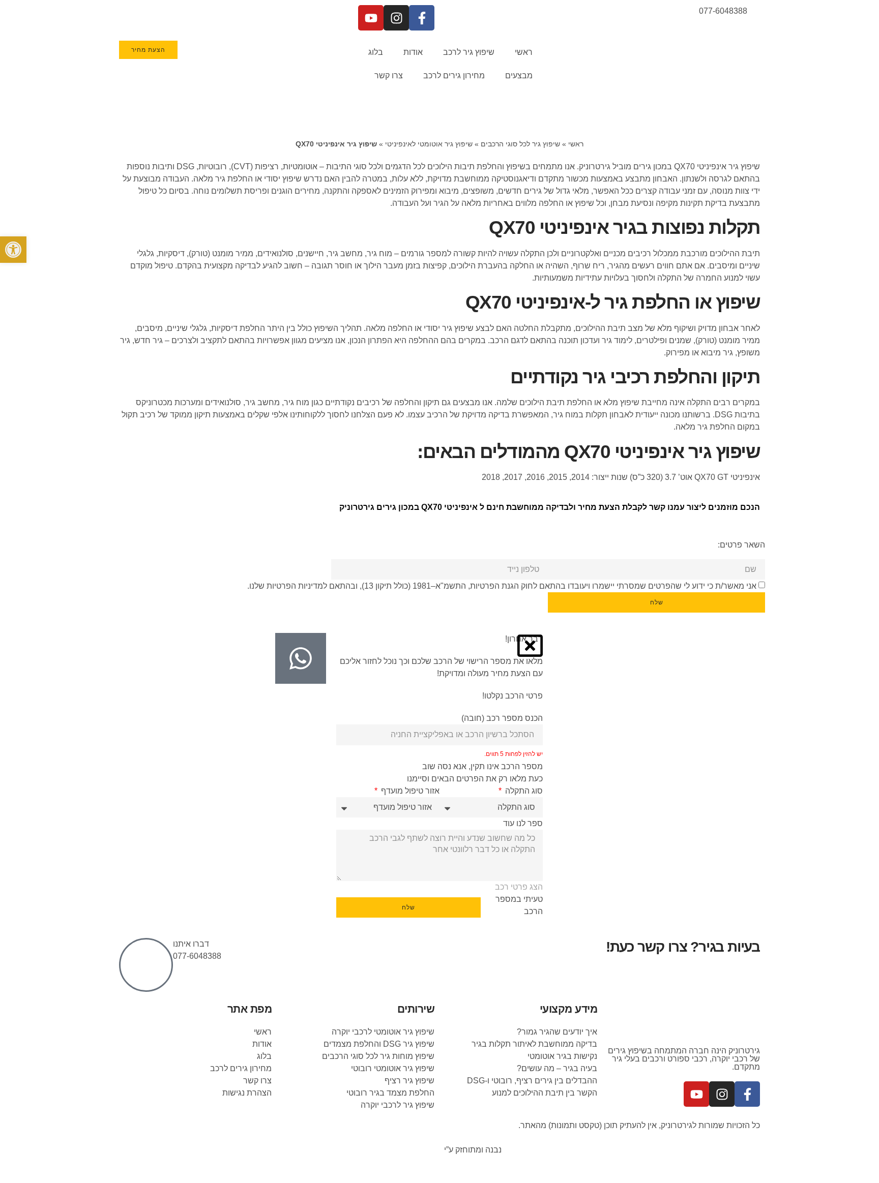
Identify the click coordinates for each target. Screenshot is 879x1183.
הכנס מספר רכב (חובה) (502, 718)
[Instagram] (396, 18)
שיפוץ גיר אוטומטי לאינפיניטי (429, 144)
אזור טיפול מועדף (409, 790)
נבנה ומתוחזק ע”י (472, 1149)
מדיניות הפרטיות (295, 586)
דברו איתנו (191, 943)
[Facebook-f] (421, 18)
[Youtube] (371, 18)
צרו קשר (388, 75)
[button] (13, 249)
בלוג (375, 52)
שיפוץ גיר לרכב (468, 52)
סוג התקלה (523, 790)
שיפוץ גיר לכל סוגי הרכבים (520, 144)
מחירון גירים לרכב (454, 75)
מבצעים (519, 75)
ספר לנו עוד (523, 823)
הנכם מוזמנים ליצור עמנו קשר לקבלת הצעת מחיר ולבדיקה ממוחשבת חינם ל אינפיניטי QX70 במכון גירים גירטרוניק (549, 507)
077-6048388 (197, 956)
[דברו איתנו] (146, 965)
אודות (413, 52)
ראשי (524, 52)
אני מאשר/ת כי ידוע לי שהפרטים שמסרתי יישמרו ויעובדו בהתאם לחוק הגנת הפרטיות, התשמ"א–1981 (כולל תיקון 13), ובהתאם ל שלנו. (501, 586)
